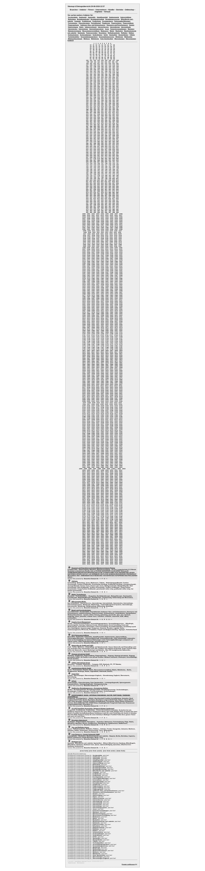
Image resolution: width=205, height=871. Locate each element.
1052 (116, 221)
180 (117, 72)
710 (113, 163)
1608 (107, 317)
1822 (97, 353)
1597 (97, 315)
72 (114, 54)
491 (102, 126)
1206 (120, 247)
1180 (84, 244)
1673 (116, 327)
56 (93, 52)
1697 (102, 332)
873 (117, 191)
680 (102, 158)
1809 (120, 350)
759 (95, 172)
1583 (116, 312)
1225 (84, 252)
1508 (102, 300)
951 (106, 204)
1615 (97, 318)
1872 (120, 361)
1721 (88, 336)
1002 (93, 214)
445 (98, 118)
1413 (120, 283)
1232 (116, 252)
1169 (115, 241)
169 (110, 71)
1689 (107, 330)
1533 (93, 304)
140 (102, 66)
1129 (97, 235)
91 (90, 59)
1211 (102, 249)
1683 (120, 329)
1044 (120, 220)
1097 (116, 229)
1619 (116, 318)
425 (91, 115)
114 (106, 62)
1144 (84, 238)
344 (91, 102)
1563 (107, 309)
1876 (97, 363)
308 (91, 95)
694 (87, 161)
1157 (102, 240)
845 (113, 186)
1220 (102, 250)
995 (102, 212)
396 (117, 109)
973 (87, 209)
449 (113, 118)
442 (87, 118)
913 (98, 198)
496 (87, 128)
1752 (107, 341)
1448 (116, 289)
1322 (116, 267)
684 (117, 158)
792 (117, 177)
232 (110, 82)
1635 (107, 321)
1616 (102, 318)
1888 (111, 364)
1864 (84, 361)
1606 (97, 317)
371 (91, 106)
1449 (120, 289)
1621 (84, 320)
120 (94, 63)
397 (87, 111)
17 (111, 45)
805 (98, 180)
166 (98, 71)
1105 (111, 231)
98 (111, 59)
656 (113, 154)
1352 (88, 274)
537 (106, 134)
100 (87, 60)
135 (117, 65)
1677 (93, 329)
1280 (88, 261)
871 (110, 191)
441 (117, 117)
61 (108, 52)
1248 (107, 255)
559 (87, 138)
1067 (102, 224)
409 (98, 112)
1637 (116, 321)
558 (117, 137)
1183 (97, 244)
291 (95, 92)
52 (108, 51)
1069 (111, 224)
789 (106, 177)
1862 (116, 359)
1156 (97, 240)
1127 (89, 235)
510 (106, 129)
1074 (93, 226)
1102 (98, 231)
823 (98, 183)
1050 (107, 221)
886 (98, 194)
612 (117, 146)
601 (110, 145)
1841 (102, 356)
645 (106, 152)
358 (110, 103)
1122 (106, 234)
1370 (88, 277)
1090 (84, 229)
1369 (84, 277)
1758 (93, 343)
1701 (120, 332)
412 (109, 112)
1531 (84, 304)
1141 (111, 237)
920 (91, 200)
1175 (102, 243)
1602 (120, 315)
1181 (89, 244)
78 (105, 56)
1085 (102, 227)
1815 (106, 352)
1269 (120, 258)
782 (113, 175)
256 (98, 86)
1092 (93, 229)
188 (113, 74)
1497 (93, 298)
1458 (120, 290)
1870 (111, 361)
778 (98, 175)
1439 (116, 287)
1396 (84, 281)
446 (102, 118)
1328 (102, 269)
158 (102, 69)
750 (95, 171)
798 (106, 178)
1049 (102, 221)
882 (117, 192)
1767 (93, 344)
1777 (97, 346)
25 (108, 46)
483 (106, 125)
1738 (84, 340)
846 (117, 186)
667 (87, 157)
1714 (97, 335)
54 (114, 51)
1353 (93, 274)
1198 (84, 247)
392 (102, 109)
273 (95, 89)
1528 (111, 303)
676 (87, 158)
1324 (84, 269)
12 (96, 45)
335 (91, 100)
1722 (93, 336)
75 (96, 56)
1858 (97, 359)
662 (102, 155)
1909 (84, 369)
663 (106, 155)
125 (113, 63)
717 (106, 165)
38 (93, 49)
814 (98, 181)
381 (95, 108)
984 (95, 211)
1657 (84, 326)
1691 (116, 330)
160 (110, 69)
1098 (120, 229)
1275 (107, 260)
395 (113, 109)
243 (117, 83)
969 (106, 208)
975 (95, 209)
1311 (106, 266)
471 (95, 123)
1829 (88, 355)
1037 (88, 220)
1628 (116, 320)
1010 (88, 215)
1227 (93, 252)
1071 (120, 224)
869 (102, 191)
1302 (107, 264)
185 (102, 74)
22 (99, 46)
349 (110, 102)
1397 (88, 281)
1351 (84, 274)
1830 (93, 355)
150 (106, 68)
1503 (120, 298)
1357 (111, 274)
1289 (88, 263)
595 (87, 145)
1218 (93, 250)
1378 (84, 278)
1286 (116, 261)
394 (110, 109)
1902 (93, 367)
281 (91, 91)
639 (117, 151)
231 (106, 82)
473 (102, 123)
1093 (97, 229)
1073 (88, 226)
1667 (88, 327)
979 (110, 209)
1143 (120, 237)
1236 (93, 254)
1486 (84, 297)
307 (87, 95)
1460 (88, 292)
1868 (102, 361)
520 (110, 131)
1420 (111, 284)
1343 (88, 272)
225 (117, 80)
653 (102, 154)
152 (113, 68)
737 (113, 168)
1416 (93, 284)
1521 (120, 301)
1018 (84, 217)
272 (91, 89)
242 (113, 83)
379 (87, 108)
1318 (97, 267)
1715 (102, 335)
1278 (120, 260)
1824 (107, 353)
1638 (120, 321)
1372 (97, 277)
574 (110, 140)
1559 (88, 309)
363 (95, 105)
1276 (111, 260)
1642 (97, 323)
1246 (97, 255)
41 (102, 49)
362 (91, 105)
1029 (93, 218)
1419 (107, 284)
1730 (88, 338)
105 (106, 60)
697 (98, 161)
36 (114, 48)
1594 (84, 315)
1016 (116, 215)
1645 (111, 323)
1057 (97, 223)
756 (117, 171)
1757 (88, 343)
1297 (84, 264)
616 (98, 148)
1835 (116, 355)
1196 (115, 246)
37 (90, 49)
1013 (102, 215)
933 (106, 201)
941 (102, 203)
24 (105, 46)
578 (91, 141)
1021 (97, 217)
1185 (106, 244)
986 (102, 211)
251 (113, 85)
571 (98, 140)
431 (113, 115)
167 (102, 71)
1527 (107, 303)
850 (98, 188)
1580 (102, 312)
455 (102, 120)
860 (102, 189)
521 (113, 131)
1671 (107, 327)
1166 (102, 241)
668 (91, 157)
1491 (107, 297)
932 (102, 201)
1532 (88, 304)
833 (102, 184)
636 (106, 151)
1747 (84, 341)
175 (98, 72)
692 (113, 160)
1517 (102, 301)
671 (102, 157)
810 (117, 180)
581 (102, 141)
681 (106, 158)
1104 (106, 231)
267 (106, 88)
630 (117, 149)
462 (95, 122)
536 (102, 134)
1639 (84, 323)
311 (102, 95)
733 (98, 168)
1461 (93, 292)
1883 (88, 364)
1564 (111, 309)
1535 (102, 304)
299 (91, 94)
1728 (120, 336)
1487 (88, 297)
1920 (93, 370)
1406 (88, 283)
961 (110, 206)
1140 (106, 237)
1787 (102, 347)
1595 (88, 315)
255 (95, 86)
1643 (102, 323)
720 (117, 165)
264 (95, 88)
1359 (120, 274)
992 (91, 212)
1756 (84, 343)
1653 (107, 324)
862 (110, 189)
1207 (84, 249)
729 (117, 166)
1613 (88, 318)
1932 (107, 372)
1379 (88, 278)
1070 (116, 224)
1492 (111, 297)
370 (87, 106)
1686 (93, 330)
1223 (116, 250)
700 (110, 161)
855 (117, 188)
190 (87, 75)
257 (102, 86)
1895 (102, 366)
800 (113, 178)
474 (106, 123)
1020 (93, 217)
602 (113, 145)
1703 (88, 333)
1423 (84, 286)
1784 (88, 347)
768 (95, 174)
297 (117, 92)
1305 (120, 264)
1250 (116, 255)
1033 (111, 218)
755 (113, 171)
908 (113, 197)
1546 (111, 306)
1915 (111, 369)
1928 (88, 372)
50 (102, 51)
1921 (97, 370)
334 (87, 100)
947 (91, 204)
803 (91, 180)
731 (91, 168)
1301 (102, 264)
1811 (88, 352)
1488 (93, 297)
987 (106, 211)
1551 (93, 307)
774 (117, 174)
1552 (97, 307)
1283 (102, 261)
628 (110, 149)
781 (110, 175)
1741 (97, 340)
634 (98, 151)
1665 (120, 326)
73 (90, 56)
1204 (111, 247)
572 (102, 140)
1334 (88, 270)
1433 (88, 287)
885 (95, 194)
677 (91, 158)
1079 (116, 226)
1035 (120, 218)
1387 (84, 280)
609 (106, 146)
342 (117, 100)
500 (102, 128)
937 (87, 203)
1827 (120, 353)
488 (91, 126)
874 (87, 192)
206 (113, 77)
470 (91, 123)
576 (117, 140)
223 (110, 80)
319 (98, 97)
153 (117, 68)
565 (110, 138)
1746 (120, 340)
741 (95, 169)
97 (108, 59)
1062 (120, 223)
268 (110, 88)
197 (113, 75)
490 (98, 126)
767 (91, 174)
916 (109, 198)
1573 (111, 310)
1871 (116, 361)
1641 (93, 323)
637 (110, 151)
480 (95, 125)
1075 (97, 226)
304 (110, 94)
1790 (116, 347)
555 (106, 137)
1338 (107, 270)
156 (95, 69)
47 (93, 51)
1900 (84, 367)
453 (95, 120)
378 (117, 106)
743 (102, 169)
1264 (97, 258)
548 (113, 135)
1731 (93, 338)
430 (110, 115)
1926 (120, 370)
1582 (111, 312)
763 (110, 172)
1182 (93, 244)
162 (117, 69)
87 (105, 57)
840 (95, 186)
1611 (120, 317)
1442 (88, 289)
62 (111, 52)
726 (106, 166)
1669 (97, 327)
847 (87, 188)
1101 (93, 231)
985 (98, 211)
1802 (88, 350)
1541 (88, 306)
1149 (106, 238)
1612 (84, 318)
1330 (111, 269)
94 (99, 59)
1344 (93, 272)
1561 (97, 309)
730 (87, 168)
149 (102, 68)
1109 (89, 232)
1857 (93, 359)
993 (95, 212)
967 (98, 208)
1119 (93, 234)
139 (98, 66)
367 (110, 105)
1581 (107, 312)
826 (110, 183)
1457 (116, 290)
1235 (88, 254)
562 (98, 138)
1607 (102, 317)
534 (95, 134)
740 (91, 169)
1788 (107, 347)
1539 (120, 304)
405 (117, 111)
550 (87, 137)
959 (102, 206)
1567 (84, 310)
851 (102, 188)
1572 (107, 310)
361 (87, 105)
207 (117, 77)
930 (95, 201)
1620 (120, 318)
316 (87, 97)
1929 (93, 372)
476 (113, 123)
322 (110, 97)
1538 (116, 304)
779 (102, 175)
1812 (93, 352)
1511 (116, 300)
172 (87, 72)
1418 (102, 284)
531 (117, 132)
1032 (107, 218)
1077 (107, 226)
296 (113, 92)
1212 (106, 249)
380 (91, 108)
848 (91, 188)
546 (106, 135)
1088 (116, 227)
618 (106, 148)
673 (110, 157)
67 (99, 54)
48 (96, 51)
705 (95, 163)
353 (91, 103)
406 (87, 112)
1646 (116, 323)
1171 (84, 243)
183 (95, 74)
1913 (102, 369)
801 (117, 178)
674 (113, 157)
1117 (84, 234)
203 (102, 77)
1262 (88, 258)
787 (98, 177)
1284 (107, 261)
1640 (88, 323)
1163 (89, 241)
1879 (111, 363)
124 (109, 63)
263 (91, 88)
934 (110, 201)
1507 (97, 300)
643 (98, 152)
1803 (93, 350)
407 (91, 112)
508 (98, 129)
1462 (97, 292)
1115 (115, 232)
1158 (106, 240)
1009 (84, 215)
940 (98, 203)
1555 (111, 307)
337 (98, 100)
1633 (97, 321)
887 (102, 194)
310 (98, 95)
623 (91, 149)
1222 (111, 250)
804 (95, 180)
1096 (111, 229)
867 (95, 191)
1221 (107, 250)
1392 (107, 280)
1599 (107, 315)
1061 (116, 223)
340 (110, 100)
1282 (97, 261)
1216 (84, 250)
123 (106, 63)
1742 (102, 340)
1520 (116, 301)
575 (113, 140)
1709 (116, 333)
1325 (88, 269)
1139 (102, 237)
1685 (88, 330)
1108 (85, 232)
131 (102, 65)
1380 (93, 278)
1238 (102, 254)
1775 (88, 346)
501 (106, 128)
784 (87, 177)
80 (111, 56)
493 (110, 126)
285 (106, 91)
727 (110, 166)
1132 (111, 235)
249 (106, 85)
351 (117, 102)
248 (102, 85)
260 (113, 86)
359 (113, 103)
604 (87, 146)
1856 (88, 359)
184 (98, 74)
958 (98, 206)
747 (117, 169)
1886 (102, 364)
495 (117, 126)
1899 (120, 366)
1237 (97, 254)
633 (95, 151)
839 (91, 186)
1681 (111, 329)
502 (110, 128)
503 (113, 128)
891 (117, 194)
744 (106, 169)
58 (99, 52)
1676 (88, 329)
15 (105, 45)
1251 (120, 255)
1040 (102, 220)
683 (113, 158)
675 (117, 157)
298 (87, 94)
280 (87, 91)
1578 (93, 312)
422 (113, 114)
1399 (97, 281)
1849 (97, 358)
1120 (97, 234)
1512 (120, 300)
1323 (120, 267)
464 (102, 122)
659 (91, 155)
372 (95, 106)
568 (87, 140)
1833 (107, 355)
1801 (84, 350)
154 (87, 69)
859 (98, 189)
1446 (107, 289)
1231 (111, 252)
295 (110, 92)
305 (113, 94)
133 (110, 65)
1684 (84, 330)
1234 (84, 254)
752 (102, 171)
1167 (106, 241)
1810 (84, 352)
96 (105, 59)
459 (117, 120)
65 (93, 54)
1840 (97, 356)
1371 (93, 277)
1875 (93, 363)
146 (91, 68)
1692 (120, 330)
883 (87, 194)
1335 (93, 270)
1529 (116, 303)
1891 (84, 366)
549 (117, 135)
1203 (106, 247)
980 (113, 209)
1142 (115, 237)
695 (91, 161)
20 (93, 46)
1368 (120, 275)
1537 (111, 304)
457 (110, 120)
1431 (120, 286)
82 (90, 57)
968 (102, 208)
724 (98, 166)
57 (96, 52)
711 (117, 163)
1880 (116, 363)
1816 (111, 352)
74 (93, 56)
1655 (116, 324)
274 (98, 89)
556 (110, 137)
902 (91, 197)
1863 (120, 359)
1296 (120, 263)
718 (110, 165)
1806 (107, 350)
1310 (102, 266)
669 (95, 157)
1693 (84, 332)
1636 (111, 321)
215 (113, 79)
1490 (102, 297)
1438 (111, 287)
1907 (116, 367)
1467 (120, 292)
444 (95, 118)
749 (91, 171)
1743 (107, 340)
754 (110, 171)
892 (87, 195)
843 (106, 186)
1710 (120, 333)
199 (87, 77)
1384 (111, 278)
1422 (120, 284)
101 (91, 60)
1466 (116, 292)
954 (117, 204)
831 (95, 184)
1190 (89, 246)
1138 (97, 237)
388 (87, 109)
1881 (120, 363)
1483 (111, 295)
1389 (93, 280)
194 (102, 75)
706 (98, 163)
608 (102, 146)
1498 (97, 298)
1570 (97, 310)
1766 (88, 344)
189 (117, 74)
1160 (115, 240)
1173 (93, 243)
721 (87, 166)
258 (106, 86)
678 (95, 158)
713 (91, 165)
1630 (84, 321)
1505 (88, 300)
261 (117, 86)
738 (117, 168)
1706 (102, 333)
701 (113, 161)
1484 (116, 295)
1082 (88, 227)
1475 (116, 293)
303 (106, 94)
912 (94, 198)
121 (98, 63)
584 (113, 141)
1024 (111, 217)
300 (95, 94)
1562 (102, 309)
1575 (120, 310)
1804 (97, 350)
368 (113, 105)
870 (106, 191)
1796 (102, 349)
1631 (88, 321)
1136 (89, 237)
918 (117, 198)
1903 (97, 367)
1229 (102, 252)
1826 (116, 353)
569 (91, 140)
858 (95, 189)
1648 (84, 324)
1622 (88, 320)
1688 (102, 330)
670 (98, 157)
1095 (107, 229)
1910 (88, 369)
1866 (93, 361)
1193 (102, 246)
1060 (111, 223)
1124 (115, 234)
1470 (93, 293)
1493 (116, 297)
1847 (88, 358)
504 (117, 128)
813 (94, 181)
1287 (120, 261)
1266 (107, 258)
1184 (102, 244)
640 (87, 152)
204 (106, 77)
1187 (115, 244)
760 (98, 172)
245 (91, 85)
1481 (102, 295)
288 (117, 91)
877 (98, 192)
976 (98, 209)
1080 (120, 226)
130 (98, 65)
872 (113, 191)
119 (91, 63)
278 (113, 89)
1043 (116, 220)
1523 (88, 303)
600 (106, 145)
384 (106, 108)
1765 (84, 344)
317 (91, 97)
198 (117, 75)
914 (102, 198)
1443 (93, 289)
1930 (97, 372)
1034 (116, 218)
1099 (84, 231)
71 (111, 54)
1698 (107, 332)
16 (108, 45)
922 (98, 200)
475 (110, 123)
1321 (111, 267)
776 (91, 175)
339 (106, 100)
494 (113, 126)
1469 (88, 293)
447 (106, 118)
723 (95, 166)
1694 (88, 332)
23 (102, 46)
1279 (84, 261)
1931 (102, 372)
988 (110, 211)
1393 (111, 280)
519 (106, 131)
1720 (84, 336)
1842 (107, 356)
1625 (102, 320)
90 (114, 57)
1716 (106, 335)
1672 (111, 327)
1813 (97, 352)
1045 (84, 221)
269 (113, 88)
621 (117, 148)
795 (95, 178)
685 (87, 160)
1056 (93, 223)
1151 (115, 238)
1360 (84, 275)
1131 (106, 235)
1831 (97, 355)
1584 (120, 312)
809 (113, 180)
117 (117, 62)
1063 (84, 224)
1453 (97, 290)
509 (102, 129)
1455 (107, 290)
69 (105, 54)
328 (98, 99)
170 (113, 71)
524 (91, 132)
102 (95, 60)
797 (102, 178)
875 (91, 192)
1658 (88, 326)
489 (95, 126)
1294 (111, 263)
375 (106, 106)
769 (98, 174)
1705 (97, 333)
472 (98, 123)
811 (87, 181)
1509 (107, 300)
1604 (88, 317)
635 (102, 151)
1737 (120, 338)
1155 (93, 240)
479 (91, 125)
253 (87, 86)
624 (95, 149)
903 (95, 197)
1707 (107, 333)
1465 (111, 292)
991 (87, 212)
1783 (84, 347)
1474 (111, 293)
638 (113, 151)
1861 (111, 359)
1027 (84, 218)
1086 (107, 227)
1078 (111, 226)
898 (110, 195)
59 (102, 52)
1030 (97, 218)
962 (113, 206)
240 (106, 83)
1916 (116, 369)
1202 (102, 247)
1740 (93, 340)
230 (102, 82)
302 (102, 94)
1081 (84, 227)
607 (98, 146)
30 (96, 48)
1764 (120, 343)
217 (87, 80)
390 (95, 109)
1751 (102, 341)
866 (91, 191)
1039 (97, 220)
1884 (93, 364)
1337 (102, 270)
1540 (84, 306)
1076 (102, 226)
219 (95, 80)
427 (98, 115)
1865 (88, 361)
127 (87, 65)
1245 (93, 255)
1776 (93, 346)
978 (106, 209)
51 (105, 51)
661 (98, 155)
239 (102, 83)
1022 (102, 217)
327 (95, 99)
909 (117, 197)
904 (98, 197)
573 (106, 140)
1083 (93, 227)
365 (102, 105)
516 (95, 131)
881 (113, 192)
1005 (107, 214)
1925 (116, 370)
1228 (97, 252)
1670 (102, 327)
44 (111, 49)
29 (93, 48)
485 (113, 125)
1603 (84, 317)
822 (95, 183)
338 (102, 100)
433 (87, 117)
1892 (88, 366)
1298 (88, 264)
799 (110, 178)
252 (117, 85)
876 (95, 192)
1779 (107, 346)
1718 (116, 335)
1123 (111, 234)
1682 (116, 329)
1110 (93, 232)
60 (105, 52)
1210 (97, 249)
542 (91, 135)
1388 (88, 280)
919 (87, 200)
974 (91, 209)
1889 (116, 364)
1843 (111, 356)
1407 (93, 283)
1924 (111, 370)
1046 (88, 221)
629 (113, 149)
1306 (84, 266)
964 (87, 208)
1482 (107, 295)
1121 (102, 234)
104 (102, 60)
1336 (97, 270)
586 (87, 143)
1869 (107, 361)
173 (91, 72)
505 (87, 129)
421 (110, 114)
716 (102, 165)
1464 (107, 292)
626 (102, 149)
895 (98, 195)
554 (102, 137)
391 (98, 109)
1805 (102, 350)
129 (95, 65)
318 (95, 97)
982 (87, 211)
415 (87, 114)
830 (91, 184)
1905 (107, 367)
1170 (120, 241)
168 (106, 71)
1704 (93, 333)
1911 (93, 369)
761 (102, 172)
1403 (116, 281)
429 (106, 115)
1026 (120, 217)
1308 (93, 266)
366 (106, 105)
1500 (107, 298)
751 (98, 171)
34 (108, 48)
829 (87, 184)
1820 (88, 353)
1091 (88, 229)
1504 (84, 300)
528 (106, 132)
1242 (120, 254)
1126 (84, 235)
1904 (102, 367)
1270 (84, 260)
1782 (120, 346)
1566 (120, 309)
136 (87, 66)
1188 (120, 244)
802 (87, 180)
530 (113, 132)
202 (98, 77)
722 (91, 166)
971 (113, 208)
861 (106, 189)
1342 (84, 272)
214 (109, 79)
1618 (111, 318)
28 (90, 48)
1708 (111, 333)
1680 (107, 329)
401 (102, 111)
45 (114, 49)
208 (87, 79)
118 (87, 63)
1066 (97, 224)
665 (113, 155)
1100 (89, 231)
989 (113, 211)
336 (95, 100)
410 (102, 112)
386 (113, 108)
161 (113, 69)
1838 (88, 356)
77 (102, 56)
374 (102, 106)
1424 (88, 286)
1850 (102, 358)
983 (91, 211)
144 (117, 66)
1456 (111, 290)
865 (87, 191)
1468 (84, 293)
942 (106, 203)
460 (87, 122)
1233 (120, 252)
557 (113, 137)
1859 (102, 359)
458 (113, 120)
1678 (97, 329)
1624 (97, 320)
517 (98, 131)
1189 (84, 246)
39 (96, 49)
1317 (93, 267)
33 (105, 48)
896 (102, 195)
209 (91, 79)
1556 (116, 307)
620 (113, 148)
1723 (97, 336)
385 (110, 108)
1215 (120, 249)
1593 (120, 313)
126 (117, 63)
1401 (107, 281)
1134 (120, 235)
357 (106, 103)
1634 (102, 321)
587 (91, 143)
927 (117, 200)
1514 (88, 301)
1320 (107, 267)
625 (98, 149)
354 (95, 103)
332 (113, 99)
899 (113, 195)
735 (106, 168)
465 (106, 122)
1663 (111, 326)
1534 (97, 304)
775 (87, 175)
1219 (97, 250)
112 (98, 62)
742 (98, 169)
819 (117, 181)
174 (95, 72)
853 (110, 188)
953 (113, 204)
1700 (116, 332)
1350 (120, 272)
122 (102, 63)
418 (98, 114)
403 (110, 111)
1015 (111, 215)
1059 (107, 223)
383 (102, 108)
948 (95, 204)
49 (99, 51)
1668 (93, 327)
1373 (102, 277)
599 (102, 145)
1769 (102, 344)
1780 (111, 346)
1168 (111, 241)
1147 (97, 238)
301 (98, 94)
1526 (102, 303)
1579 (97, 312)
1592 (116, 313)
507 (95, 129)
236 (91, 83)
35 (111, 48)
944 (113, 203)
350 (113, 102)
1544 (102, 306)
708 (106, 163)
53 (111, 51)
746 (113, 169)
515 (91, 131)
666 (117, 155)
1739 (88, 340)
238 (98, 83)
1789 (111, 347)
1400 (102, 281)
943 (110, 203)
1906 (111, 367)
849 (95, 188)
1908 (120, 367)
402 (106, 111)
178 (110, 72)
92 (93, 59)
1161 (120, 240)
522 (117, 131)
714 (95, 165)
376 (110, 106)
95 (102, 59)
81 (114, 56)
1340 (116, 270)
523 (87, 132)
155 (91, 69)
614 (91, 148)
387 (117, 108)
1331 (116, 269)
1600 (111, 315)
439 (110, 117)
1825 (111, 353)
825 (106, 183)
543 (95, 135)
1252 (84, 257)
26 (111, 46)
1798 (111, 349)
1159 (111, 240)
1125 (120, 234)
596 (91, 145)
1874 (88, 363)
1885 (97, 364)
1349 (116, 272)
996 (106, 212)
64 (90, 54)
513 (117, 129)
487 (87, 126)
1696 (97, 332)
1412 (116, 283)
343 (87, 102)
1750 (97, 341)
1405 (84, 283)
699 (106, 161)
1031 (102, 218)
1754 (116, 341)
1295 (116, 263)
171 (117, 71)
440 (113, 117)
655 (110, 154)
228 (95, 82)
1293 (107, 263)
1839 (93, 356)
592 (110, 143)
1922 (102, 370)
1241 (116, 254)
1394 (116, 280)
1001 (88, 214)
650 (91, 154)
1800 (120, 349)
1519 (111, 301)
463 (98, 122)
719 (113, 165)
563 (102, 138)
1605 (93, 317)
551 (91, 137)
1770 (107, 344)
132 (106, 65)
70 (108, 54)
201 (95, 77)
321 (106, 97)
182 (91, 74)
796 (98, 178)
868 (98, 191)
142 (110, 66)
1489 (97, 297)
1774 (84, 346)
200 (91, 77)
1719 (120, 335)
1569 (93, 310)
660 (95, 155)
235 (87, 83)
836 (113, 184)
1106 (115, 231)
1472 (102, 293)
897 (106, 195)
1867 (97, 361)
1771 (111, 344)
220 (98, 80)
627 (106, 149)
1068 (107, 224)
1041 (107, 220)
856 (87, 189)
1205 (116, 247)
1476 (120, 293)
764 (113, 172)
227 (91, 82)
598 (98, 145)
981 (117, 209)
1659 (93, 326)
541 (87, 135)
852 (106, 188)
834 (106, 184)
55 (90, 52)
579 (95, 141)
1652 (102, 324)
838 (87, 186)
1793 (88, 349)
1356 (107, 274)
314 (113, 95)
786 (95, 177)
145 (87, 68)
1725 (107, 336)
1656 (120, 324)
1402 (111, 281)
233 (113, 82)
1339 (111, 270)
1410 (107, 283)
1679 (102, 329)
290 (91, 92)
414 (117, 112)
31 (99, 48)
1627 (111, 320)
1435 (97, 287)
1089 (120, 227)
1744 (111, 340)
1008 (120, 214)
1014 (106, 215)
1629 (120, 320)
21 (96, 46)
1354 (97, 274)
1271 (88, 260)
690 (106, 160)
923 (102, 200)
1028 (88, 218)
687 (95, 160)
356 (102, 103)
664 (110, 155)
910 (87, 198)
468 (117, 122)
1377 (120, 277)
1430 (116, 286)
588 (95, 143)
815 (102, 181)
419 (102, 114)
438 (106, 117)
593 (113, 143)
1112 (102, 232)
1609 (111, 317)
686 (91, 160)
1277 (116, 260)
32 (102, 48)
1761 (107, 343)
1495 (84, 298)
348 (106, 102)
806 (102, 180)
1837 (84, 356)
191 (91, 75)
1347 (107, 272)
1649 (88, 324)
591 (106, 143)
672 (106, 157)
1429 (111, 286)
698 (102, 161)
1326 (93, 269)
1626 (107, 320)
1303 (111, 264)
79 (108, 56)
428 (102, 115)
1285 (111, 261)
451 (87, 120)
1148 (102, 238)
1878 (107, 363)
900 (117, 195)
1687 (97, 330)
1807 (111, 350)
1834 (111, 355)
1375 (111, 277)
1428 (107, 286)
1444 (97, 289)
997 (110, 212)
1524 (93, 303)
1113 (106, 232)
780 (106, 175)
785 (91, 177)
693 (117, 160)
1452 (93, 290)
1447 (111, 289)
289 (87, 92)
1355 (102, 274)
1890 (120, 364)
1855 (84, 359)
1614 (93, 318)
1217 (88, 250)
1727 (116, 336)
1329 (107, 269)
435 (95, 117)
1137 (93, 237)
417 (95, 114)
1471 (97, 293)
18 (114, 45)
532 (87, 134)
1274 (102, 260)
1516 (97, 301)
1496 (88, 298)
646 (110, 152)
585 (117, 141)
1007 (116, 214)
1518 (107, 301)
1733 (102, 338)
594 (117, 143)
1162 (84, 241)
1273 (97, 260)
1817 (116, 352)
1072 (84, 226)
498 (95, 128)
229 (98, 82)
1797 (107, 349)
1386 (120, 278)
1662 (107, 326)
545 (102, 135)
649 (87, 154)
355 (98, 103)
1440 (120, 287)
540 (117, 134)
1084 (97, 227)
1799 (116, 349)
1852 (111, 358)
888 (106, 194)
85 (99, 57)
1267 (111, 258)
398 (91, 111)
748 (87, 171)
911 (91, 198)
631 (87, 151)
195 (106, 75)
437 (102, 117)
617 (102, 148)
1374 (107, 277)
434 (91, 117)
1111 (98, 232)
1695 (93, 332)
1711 (83, 335)
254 (91, 86)
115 (109, 62)
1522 (84, 303)
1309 (97, 266)
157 (98, 69)
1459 (84, 292)
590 (102, 143)
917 (113, 198)
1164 (93, 241)
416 (91, 114)
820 (87, 183)
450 (117, 118)
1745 (116, 340)
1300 (97, 264)
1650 (93, 324)
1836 (120, 355)
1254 (93, 257)
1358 (116, 274)
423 (117, 114)
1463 (102, 292)
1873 (84, 363)
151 (110, 68)
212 (102, 79)
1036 (84, 220)
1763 (116, 343)
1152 (120, 238)
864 (117, 189)
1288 (84, 263)
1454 (102, 290)
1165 (97, 241)
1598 (102, 315)
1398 (93, 281)
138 (95, 66)
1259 (116, 257)
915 (106, 198)
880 (110, 192)
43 (108, 49)
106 (110, 60)
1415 (88, 284)
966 (95, 208)
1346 (102, 272)
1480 (97, 295)
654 (106, 154)
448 (110, 118)
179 (113, 72)
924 (106, 200)
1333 (84, 270)
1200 (93, 247)
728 (113, 166)
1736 (116, 338)
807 (106, 180)
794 (91, 178)
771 (106, 174)
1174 (97, 243)
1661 (102, 326)
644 (102, 152)
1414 (84, 284)
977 (102, 209)
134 (113, 65)
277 (110, 89)
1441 (84, 289)
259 (110, 86)
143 (113, 66)
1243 (84, 255)
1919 (88, 370)
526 (98, 132)
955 (87, 206)
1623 (93, 320)
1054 (84, 223)
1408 (97, 283)
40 (99, 49)
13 (99, 45)
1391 (102, 280)
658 (87, 155)
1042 (111, 220)
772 (110, 174)
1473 (107, 293)
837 (117, 184)
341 (113, 100)
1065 (93, 224)
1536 (107, 304)
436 (98, 117)
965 (91, 208)
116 (113, 62)
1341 (120, 270)
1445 (102, 289)
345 (95, 102)
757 (87, 172)
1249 (111, 255)
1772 (116, 344)
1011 (93, 215)
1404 (120, 281)
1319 (102, 267)
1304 (116, 264)
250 (110, 85)
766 (87, 174)
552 (95, 137)
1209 (93, 249)
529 (110, 132)
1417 (97, 284)
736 (110, 168)
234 (117, 82)
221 (102, 80)
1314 (120, 266)
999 (117, 212)
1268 (116, 258)
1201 (97, 247)
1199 (88, 247)
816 (106, 181)
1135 (84, 237)
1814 (102, 352)
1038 (93, 220)
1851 (107, 358)
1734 (107, 338)
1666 (84, 327)
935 (113, 201)
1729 (84, 338)
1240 (111, 254)
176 (102, 72)
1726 (111, 336)
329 (102, 99)
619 (110, 148)
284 (102, 91)
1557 (120, 307)
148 (98, 68)
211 (98, 79)
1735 (111, 338)
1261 (84, 258)
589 (98, 143)
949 (98, 204)
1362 (93, 275)
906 (106, 197)
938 (91, 203)
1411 (111, 283)
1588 (97, 313)
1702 (84, 333)
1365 (107, 275)
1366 (111, 275)
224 (113, 80)
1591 (111, 313)
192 (95, 75)
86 (102, 57)
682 (110, 158)
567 (117, 138)
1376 (116, 277)
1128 (93, 235)
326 (91, 99)
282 (95, 91)
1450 (84, 290)
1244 (88, 255)
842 (102, 186)
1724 (102, 336)
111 (95, 62)
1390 (97, 280)
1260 (120, 257)
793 (87, 178)
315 (117, 95)
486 (117, 125)
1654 (111, 324)
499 (98, 128)
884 (91, 194)
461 (91, 122)
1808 (116, 350)
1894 (97, 366)
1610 (116, 317)
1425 (93, 286)
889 (110, 194)
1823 (102, 353)
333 (117, 99)
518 (102, 131)
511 (110, 129)
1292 (102, 263)
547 (110, 135)
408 (95, 112)
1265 (102, 258)
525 (95, 132)
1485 (120, 295)
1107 (120, 231)
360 (117, 103)
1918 (84, 370)
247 (98, 85)
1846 (84, 358)
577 (87, 141)
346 (98, 102)
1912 (97, 369)
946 (87, 204)
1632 (93, 321)
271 (87, 89)
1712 (88, 335)
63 (114, 52)
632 (91, 151)
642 (95, 152)
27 (114, 46)
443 (91, 118)
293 (102, 92)
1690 (111, 330)
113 (102, 62)
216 (117, 79)
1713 (93, 335)
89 (111, 57)
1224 (120, 250)
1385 (116, 278)
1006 (111, 214)
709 (110, 163)
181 (87, 74)
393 (106, 109)
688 (98, 160)
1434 (93, 287)
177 (106, 72)
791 (113, 177)
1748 (88, 341)
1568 (88, 310)
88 (108, 57)
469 (87, 123)
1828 (84, 355)
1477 (84, 295)
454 (98, 120)
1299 (93, 264)
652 (98, 154)
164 (91, 71)
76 (99, 56)
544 (98, 135)
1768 (97, 344)
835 (110, 184)
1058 (102, 223)
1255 (97, 257)
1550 (88, 307)
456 (106, 120)
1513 (84, 301)
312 (106, 95)
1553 (102, 307)
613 (87, 148)
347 (102, 102)
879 (106, 192)
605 (91, 146)
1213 (111, 249)
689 (102, 160)
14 (102, 45)
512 (113, 129)
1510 (111, 300)
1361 (88, 275)
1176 (106, 243)
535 (98, 134)
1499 (102, 298)
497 (91, 128)
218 (91, 80)
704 (91, 163)
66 (96, 54)
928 (87, 201)
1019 (88, 217)
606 (95, 146)
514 (87, 131)
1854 (120, 358)
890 (113, 194)
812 (91, 181)
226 (87, 82)
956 (91, 206)
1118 (89, 234)
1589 (102, 313)
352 (87, 103)
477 (117, 123)
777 (95, 175)
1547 (116, 306)
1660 (97, 326)
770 (102, 174)
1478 (88, 295)
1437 (107, 287)
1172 (89, 243)
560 (91, 138)
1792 (84, 349)
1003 (97, 214)
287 (113, 91)
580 (98, 141)
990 (117, 211)
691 (110, 160)
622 (87, 149)
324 (117, 97)
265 (98, 88)
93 (96, 59)
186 (106, 74)
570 (95, 140)
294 (106, 92)
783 (117, 175)
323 (113, 97)
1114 (111, 232)
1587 (93, 313)
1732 (97, 338)
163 (87, 71)
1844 (116, 356)
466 (110, 122)
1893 (93, 366)
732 (95, 168)
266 (102, 88)
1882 (84, 364)
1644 (107, 323)
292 (98, 92)
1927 (84, 372)
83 (93, 57)
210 (95, 79)
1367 (116, 275)
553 (98, 137)
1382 (102, 278)
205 (110, 77)
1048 (97, 221)
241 (110, 83)
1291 (97, 263)
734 (102, 168)
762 (106, 172)
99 (114, 59)
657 (117, 154)
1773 (120, 344)
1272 (93, 260)
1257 (107, 257)
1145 (89, 238)
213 (106, 79)
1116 (119, 232)
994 (98, 212)
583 (110, 141)
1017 (120, 215)
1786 (97, 347)
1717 (111, 335)
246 (95, 85)
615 (95, 148)
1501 (111, 298)
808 (110, 180)
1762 (111, 343)
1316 (88, 267)
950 (102, 204)
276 (106, 89)
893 (91, 195)
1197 (120, 246)
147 (95, 68)
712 (87, 165)
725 (102, 166)
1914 (106, 369)
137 (91, 66)
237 (95, 83)
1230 (107, 252)
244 (87, 85)
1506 (93, 300)
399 (95, 111)
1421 (116, 284)
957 (95, 206)
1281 (93, 261)
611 (113, 146)
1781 (116, 346)
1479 (93, 295)
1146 (93, 238)
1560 (93, 309)
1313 (116, 266)
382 (98, 108)
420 (106, 114)
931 (98, 201)
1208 (88, 249)
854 (113, 188)
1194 (106, 246)
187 (110, 74)
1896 (107, 366)
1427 (102, 286)
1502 (116, 298)
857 (91, 189)
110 (91, 62)
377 (113, 106)
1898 (116, 366)
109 (88, 62)
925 (110, 200)
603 (117, 145)
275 (102, 89)
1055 (88, 223)
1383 (107, 278)
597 (95, 145)
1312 (111, 266)
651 (95, 154)
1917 (120, 369)
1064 (88, 224)
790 (110, 177)
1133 (115, 235)
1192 (97, 246)
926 (113, 200)
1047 (93, 221)
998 (113, 212)
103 (98, 60)
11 (93, 45)
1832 (102, 355)
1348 (111, 272)
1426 (97, 286)
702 (117, 161)
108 (117, 60)
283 (98, 91)
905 (102, 197)
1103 (102, 231)
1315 (84, 267)
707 (102, 163)
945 (117, 203)
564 (106, 138)
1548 (120, 306)
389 (91, 109)
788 (102, 177)
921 (95, 200)
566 (113, 138)
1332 (120, 269)
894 (95, 195)
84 (96, 57)
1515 (93, 301)
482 (102, 125)
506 (91, 129)
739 (87, 169)
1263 (93, 258)
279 (117, 89)
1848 (93, 358)
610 (110, 146)
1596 (93, 315)
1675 (84, 329)
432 (117, 115)
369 (117, 105)
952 (110, 204)
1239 (107, 254)
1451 (88, 290)
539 (113, 134)
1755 (120, 341)
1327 (97, 269)
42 (105, 49)
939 (95, 203)
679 (98, 158)
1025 (116, 217)
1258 (111, 257)
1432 (84, 287)
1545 (107, 306)
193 (98, 75)
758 (91, 172)
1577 (88, 312)
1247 (102, 255)
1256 (102, 257)
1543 (97, 306)
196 (110, 75)
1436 (102, 287)
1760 (102, 343)
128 (91, 65)
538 (110, 134)
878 (102, 192)
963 (117, 206)
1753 (111, 341)
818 (113, 181)
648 (117, 152)
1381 (97, 278)
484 (110, 125)
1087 (111, 227)
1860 (107, 359)
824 (102, 183)
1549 (84, 307)
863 (113, 189)
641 (91, 152)
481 (98, 125)
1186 (111, 244)
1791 (120, 347)
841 (98, 186)
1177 (111, 243)
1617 (107, 318)
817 (109, 181)
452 (91, 120)
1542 (93, 306)
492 (106, 126)
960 (106, 206)
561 (95, 138)
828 (117, 183)
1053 (120, 221)
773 (113, 174)
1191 (93, 246)
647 (113, 152)
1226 (88, 252)
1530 (120, 303)
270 (117, 88)
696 (95, 161)
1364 (102, 275)
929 (91, 201)
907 (110, 197)
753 (106, 171)
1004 (102, 214)
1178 (115, 243)
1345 (97, 272)
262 (87, 88)
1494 (120, 297)
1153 (84, 240)
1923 (107, 370)
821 (91, 183)
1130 (102, 235)
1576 (84, 312)
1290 (93, 263)
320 (102, 97)
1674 (120, 327)
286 (110, 91)
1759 (97, 343)
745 (110, 169)
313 (109, 95)
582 (106, 141)
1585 (84, 313)
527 (102, 132)
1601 (116, 315)
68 (102, 54)
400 (98, 111)
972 (117, 208)
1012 (97, 215)
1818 (120, 352)
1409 (102, 283)
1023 (107, 217)
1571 (102, 310)
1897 (111, 366)
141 (106, 66)
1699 (111, 332)
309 (95, 95)
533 (91, 134)
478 (87, 125)
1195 (111, 246)
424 (87, 115)
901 (87, 197)
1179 (120, 243)
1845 (120, 356)
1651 (97, 324)
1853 (116, 358)
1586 (88, 313)
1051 (111, 221)
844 (110, 186)
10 (90, 45)
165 (95, 71)
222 (106, 80)
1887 (107, 364)
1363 (97, 275)
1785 (93, 347)
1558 (84, 309)
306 (117, 94)
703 (87, 163)
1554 (107, 307)
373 (98, 106)
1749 (93, 341)
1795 (97, 349)
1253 (88, 257)
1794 (93, 349)
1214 (116, 249)
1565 (116, 309)
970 (110, 208)
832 (98, 184)
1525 (97, 303)
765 (117, 172)
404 (113, 111)
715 (98, 165)
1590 (107, 313)
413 (113, 112)
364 (98, 105)
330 (106, 99)
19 (90, 46)
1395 (120, 280)
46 (90, 51)
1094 (102, 229)
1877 (102, 363)
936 (117, 201)
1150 (111, 238)
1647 (120, 323)
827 (113, 183)
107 (113, 60)
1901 (88, 367)
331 (110, 99)
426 (95, 115)
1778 (102, 346)
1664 (116, 326)
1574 (116, 310)
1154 (89, 240)
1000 (84, 214)
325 (87, 99)
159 (106, 69)
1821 (93, 353)
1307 (88, 266)
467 (113, 122)
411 (106, 112)
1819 (84, 353)
